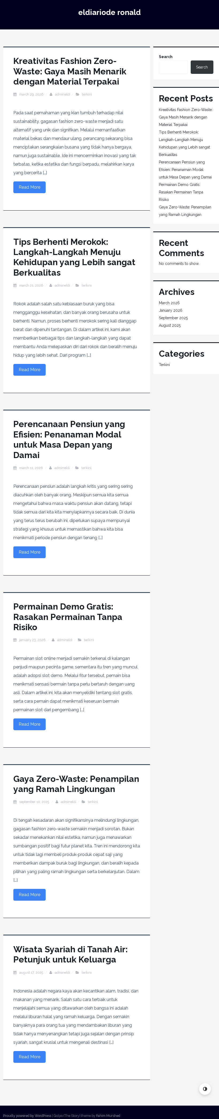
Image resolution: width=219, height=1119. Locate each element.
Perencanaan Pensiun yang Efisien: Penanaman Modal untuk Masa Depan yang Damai (69, 439)
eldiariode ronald (109, 12)
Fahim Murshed (108, 1116)
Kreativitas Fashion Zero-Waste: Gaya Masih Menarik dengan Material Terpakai (69, 71)
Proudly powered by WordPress (27, 1116)
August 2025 (170, 325)
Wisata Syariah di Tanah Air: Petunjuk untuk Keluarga (70, 954)
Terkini (87, 94)
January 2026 (170, 310)
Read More (29, 187)
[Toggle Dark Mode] (205, 1089)
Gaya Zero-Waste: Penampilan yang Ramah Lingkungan (76, 784)
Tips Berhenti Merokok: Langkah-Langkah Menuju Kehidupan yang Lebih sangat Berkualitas (74, 257)
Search (166, 57)
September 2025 (173, 318)
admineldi (62, 94)
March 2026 (169, 303)
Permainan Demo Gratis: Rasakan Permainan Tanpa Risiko (67, 617)
